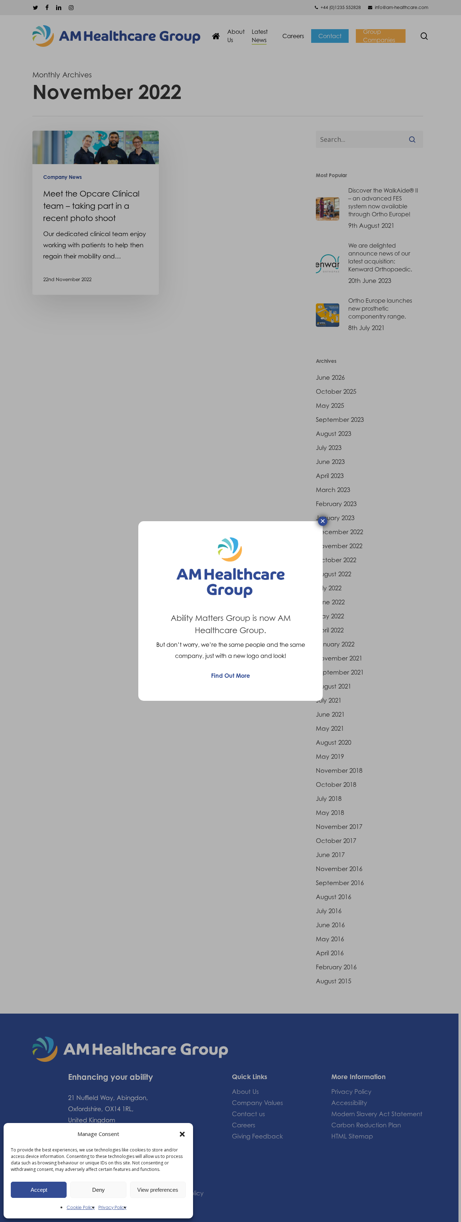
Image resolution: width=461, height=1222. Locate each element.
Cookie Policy (81, 1207)
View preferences (157, 1190)
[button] (182, 1134)
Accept (39, 1190)
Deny (98, 1190)
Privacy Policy (112, 1207)
